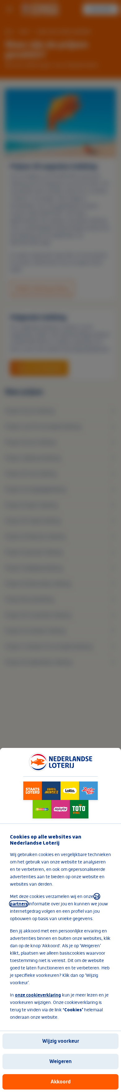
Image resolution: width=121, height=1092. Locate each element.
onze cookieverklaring (38, 995)
